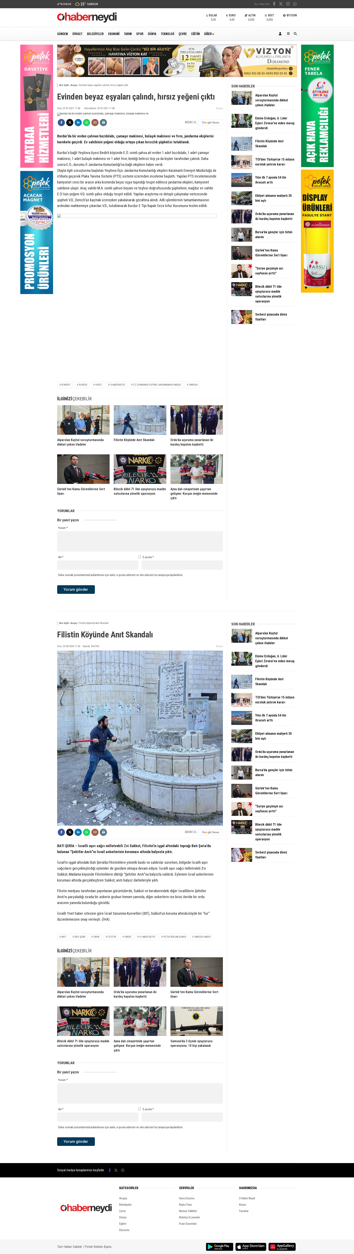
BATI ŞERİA (80, 936)
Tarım (128, 33)
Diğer (208, 33)
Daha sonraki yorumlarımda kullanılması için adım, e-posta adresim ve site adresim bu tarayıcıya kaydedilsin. (120, 575)
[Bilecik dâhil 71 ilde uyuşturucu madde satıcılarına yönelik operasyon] (140, 469)
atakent (66, 384)
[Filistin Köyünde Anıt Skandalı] (140, 420)
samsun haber (202, 936)
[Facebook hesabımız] (274, 4)
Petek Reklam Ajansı (98, 1247)
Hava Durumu (186, 1198)
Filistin (112, 936)
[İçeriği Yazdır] (103, 122)
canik (96, 936)
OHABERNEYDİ (117, 384)
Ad (61, 557)
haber (127, 936)
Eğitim (195, 33)
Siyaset (77, 33)
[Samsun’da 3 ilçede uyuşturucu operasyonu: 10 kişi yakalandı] (196, 1021)
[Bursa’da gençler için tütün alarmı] (241, 240)
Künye (242, 1204)
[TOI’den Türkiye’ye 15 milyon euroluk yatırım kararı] (241, 168)
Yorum (63, 528)
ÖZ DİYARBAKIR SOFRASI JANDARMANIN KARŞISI (157, 384)
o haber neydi (147, 936)
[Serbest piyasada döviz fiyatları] (241, 323)
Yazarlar (243, 1211)
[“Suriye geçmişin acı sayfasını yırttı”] (241, 276)
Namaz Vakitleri (188, 1211)
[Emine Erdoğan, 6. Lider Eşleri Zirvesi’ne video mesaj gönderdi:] (241, 126)
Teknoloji (167, 33)
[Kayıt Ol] (281, 33)
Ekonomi (113, 33)
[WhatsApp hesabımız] (295, 4)
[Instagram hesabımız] (288, 4)
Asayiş (219, 108)
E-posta (148, 557)
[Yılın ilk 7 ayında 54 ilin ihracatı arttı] (241, 186)
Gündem (62, 33)
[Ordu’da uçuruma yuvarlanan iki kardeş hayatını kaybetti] (196, 420)
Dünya (152, 33)
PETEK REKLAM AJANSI (174, 936)
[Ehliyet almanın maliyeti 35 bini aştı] (241, 204)
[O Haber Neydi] (87, 21)
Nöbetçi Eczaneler (189, 1217)
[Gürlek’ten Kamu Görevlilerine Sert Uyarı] (83, 469)
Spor (139, 33)
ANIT (63, 936)
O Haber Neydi (247, 1198)
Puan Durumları (188, 1223)
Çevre (183, 33)
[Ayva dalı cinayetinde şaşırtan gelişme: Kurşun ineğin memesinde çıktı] (196, 469)
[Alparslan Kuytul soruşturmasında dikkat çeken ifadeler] (83, 420)
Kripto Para (185, 1204)
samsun (193, 384)
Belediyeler (95, 33)
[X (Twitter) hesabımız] (281, 4)
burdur (83, 384)
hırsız (98, 384)
